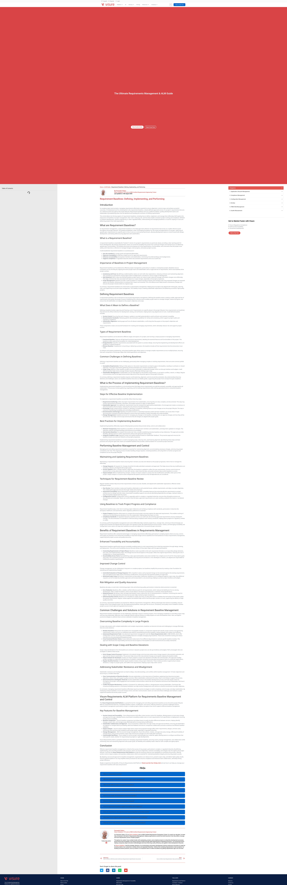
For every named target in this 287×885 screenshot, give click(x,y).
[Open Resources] (148, 4)
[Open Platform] (122, 4)
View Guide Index (137, 127)
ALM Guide (107, 187)
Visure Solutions (133, 834)
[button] (101, 870)
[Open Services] (133, 4)
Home (101, 187)
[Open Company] (156, 4)
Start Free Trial (150, 127)
